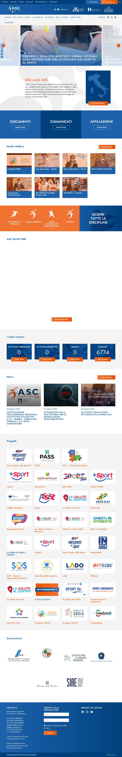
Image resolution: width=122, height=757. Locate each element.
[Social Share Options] (13, 277)
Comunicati (13, 2)
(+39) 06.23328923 (17, 723)
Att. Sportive (49, 17)
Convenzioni (29, 2)
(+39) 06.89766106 (16, 720)
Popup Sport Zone (15, 529)
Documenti (5, 2)
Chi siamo (8, 17)
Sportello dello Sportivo (46, 575)
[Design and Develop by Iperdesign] (111, 755)
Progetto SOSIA (70, 622)
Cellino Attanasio (15, 507)
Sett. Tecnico (18, 17)
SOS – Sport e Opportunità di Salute (17, 577)
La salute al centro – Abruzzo (45, 530)
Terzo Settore (75, 17)
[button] (118, 45)
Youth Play (95, 507)
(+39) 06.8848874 (15, 718)
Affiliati (27, 17)
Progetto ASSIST (43, 622)
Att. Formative (37, 17)
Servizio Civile (13, 622)
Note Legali (32, 755)
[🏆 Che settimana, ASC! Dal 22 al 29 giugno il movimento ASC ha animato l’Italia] (28, 295)
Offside (94, 575)
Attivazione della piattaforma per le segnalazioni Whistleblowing (55, 416)
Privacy (24, 755)
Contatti (101, 17)
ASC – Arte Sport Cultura (74, 465)
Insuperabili (95, 552)
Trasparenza (9, 22)
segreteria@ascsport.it (15, 725)
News (58, 17)
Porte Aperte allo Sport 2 (19, 465)
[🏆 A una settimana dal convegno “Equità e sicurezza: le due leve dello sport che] (61, 262)
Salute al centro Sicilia (72, 529)
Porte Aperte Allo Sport (73, 552)
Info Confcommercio (41, 2)
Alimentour (40, 486)
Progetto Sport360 (71, 599)
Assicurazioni (53, 2)
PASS (37, 465)
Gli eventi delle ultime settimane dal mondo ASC (96, 413)
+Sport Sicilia (96, 486)
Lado (64, 575)
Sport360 (66, 486)
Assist (37, 507)
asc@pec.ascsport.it (14, 727)
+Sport (10, 486)
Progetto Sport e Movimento (98, 600)
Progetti (21, 2)
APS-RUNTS (65, 17)
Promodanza (96, 622)
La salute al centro (71, 507)
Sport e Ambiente (98, 529)
